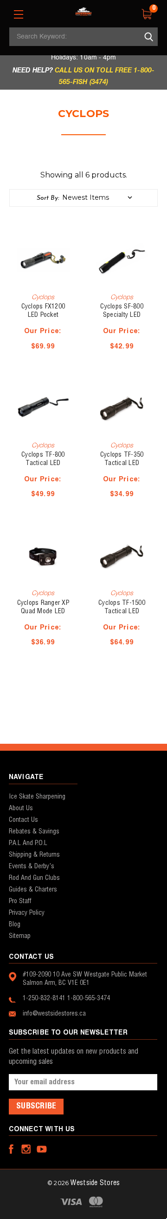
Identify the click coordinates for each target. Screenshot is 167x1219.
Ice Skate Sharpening (37, 796)
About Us (21, 808)
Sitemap (20, 936)
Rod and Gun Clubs (34, 878)
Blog (14, 924)
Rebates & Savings (34, 831)
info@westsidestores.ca (54, 1013)
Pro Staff (20, 901)
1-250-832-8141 (44, 998)
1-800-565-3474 (88, 998)
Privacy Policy (27, 913)
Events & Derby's (31, 866)
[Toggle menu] (18, 14)
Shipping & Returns (34, 855)
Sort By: (48, 198)
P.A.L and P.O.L (28, 843)
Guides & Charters (33, 889)
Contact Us (23, 820)
